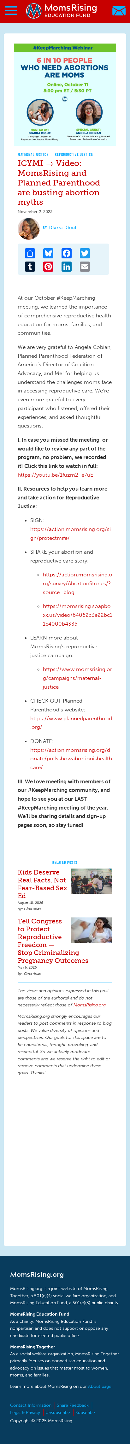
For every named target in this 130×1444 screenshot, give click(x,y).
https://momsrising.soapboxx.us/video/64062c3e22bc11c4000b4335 (77, 615)
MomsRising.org (62, 11)
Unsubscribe (57, 1412)
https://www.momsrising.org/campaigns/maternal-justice (77, 678)
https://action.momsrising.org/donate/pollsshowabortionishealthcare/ (71, 758)
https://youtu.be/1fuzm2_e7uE (55, 475)
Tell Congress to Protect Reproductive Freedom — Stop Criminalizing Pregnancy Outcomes (53, 940)
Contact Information (30, 1405)
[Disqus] (65, 1160)
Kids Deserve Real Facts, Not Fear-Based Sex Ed (42, 884)
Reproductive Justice (74, 154)
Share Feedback (73, 1405)
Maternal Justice (33, 154)
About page (99, 1386)
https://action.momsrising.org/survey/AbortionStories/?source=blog (77, 583)
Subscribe (85, 1412)
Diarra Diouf (62, 227)
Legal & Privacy (25, 1412)
